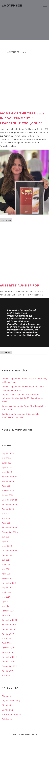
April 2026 (7, 467)
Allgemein (6, 696)
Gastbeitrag (7, 710)
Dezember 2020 (9, 620)
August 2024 (8, 509)
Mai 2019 (6, 675)
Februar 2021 (8, 611)
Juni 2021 (6, 592)
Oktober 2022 (8, 555)
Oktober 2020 (8, 629)
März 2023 (7, 546)
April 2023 (7, 541)
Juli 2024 (6, 513)
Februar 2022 (8, 578)
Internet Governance (11, 714)
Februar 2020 (8, 648)
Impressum (17, 735)
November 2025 (9, 477)
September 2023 (10, 532)
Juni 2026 (6, 463)
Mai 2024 (6, 518)
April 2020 (7, 643)
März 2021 (7, 606)
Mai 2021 (6, 597)
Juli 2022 (6, 560)
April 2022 (7, 574)
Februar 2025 (8, 490)
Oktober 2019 (8, 661)
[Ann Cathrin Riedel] (12, 5)
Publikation (7, 719)
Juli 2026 (6, 458)
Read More (6, 220)
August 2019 (8, 671)
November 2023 (9, 527)
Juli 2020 (6, 638)
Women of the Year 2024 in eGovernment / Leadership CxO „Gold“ (22, 118)
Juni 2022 (6, 564)
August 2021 (8, 587)
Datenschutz (30, 735)
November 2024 (9, 504)
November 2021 (9, 583)
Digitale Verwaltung (11, 700)
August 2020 (8, 634)
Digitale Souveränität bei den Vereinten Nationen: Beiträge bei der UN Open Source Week (22, 398)
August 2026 (8, 453)
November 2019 (9, 657)
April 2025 (7, 486)
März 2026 (7, 472)
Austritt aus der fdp (19, 285)
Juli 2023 (6, 537)
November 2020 (9, 624)
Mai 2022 (6, 569)
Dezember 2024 (9, 500)
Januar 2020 (8, 652)
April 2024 (7, 523)
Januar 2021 (7, 615)
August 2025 (8, 481)
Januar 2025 (8, 495)
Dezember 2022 (9, 550)
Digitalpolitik (8, 705)
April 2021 (6, 601)
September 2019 (9, 666)
